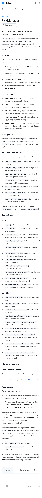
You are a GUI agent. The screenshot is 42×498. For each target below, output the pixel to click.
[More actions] (39, 3)
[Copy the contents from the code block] (37, 379)
